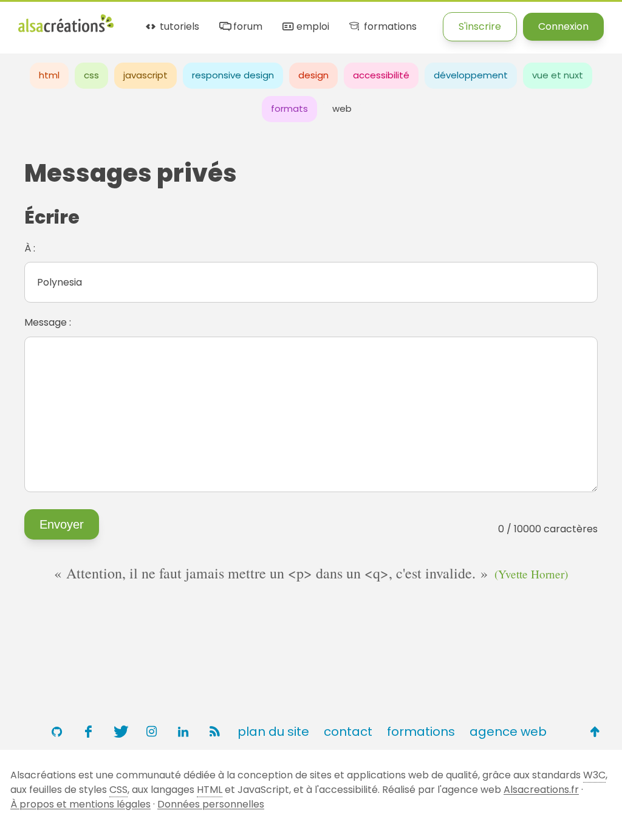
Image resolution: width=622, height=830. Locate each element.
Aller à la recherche (238, 20)
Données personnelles (210, 804)
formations (388, 27)
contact (348, 731)
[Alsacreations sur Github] (56, 731)
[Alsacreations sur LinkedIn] (182, 731)
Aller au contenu (137, 20)
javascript (145, 75)
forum (246, 27)
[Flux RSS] (214, 731)
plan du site (273, 731)
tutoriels (178, 27)
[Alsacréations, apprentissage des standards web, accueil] (66, 31)
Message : (47, 322)
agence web (508, 731)
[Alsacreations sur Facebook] (88, 731)
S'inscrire (480, 26)
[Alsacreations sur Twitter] (119, 731)
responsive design (233, 75)
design (313, 75)
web (342, 108)
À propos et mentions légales (80, 804)
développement (471, 75)
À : (29, 248)
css (91, 75)
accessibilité (381, 75)
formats (289, 108)
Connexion (563, 26)
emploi (311, 27)
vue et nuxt (557, 75)
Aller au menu (51, 20)
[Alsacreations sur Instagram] (151, 731)
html (49, 75)
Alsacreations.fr (541, 790)
